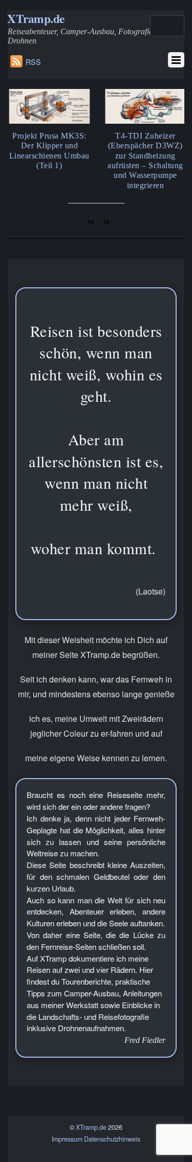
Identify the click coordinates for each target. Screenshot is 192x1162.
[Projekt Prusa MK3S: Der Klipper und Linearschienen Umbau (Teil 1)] (48, 121)
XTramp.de (91, 1127)
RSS (33, 61)
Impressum (67, 1139)
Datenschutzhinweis (112, 1139)
